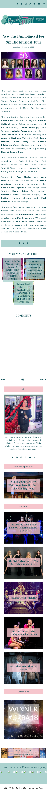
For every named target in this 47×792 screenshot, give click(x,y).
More (43, 379)
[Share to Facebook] (19, 243)
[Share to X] (23, 243)
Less (3, 379)
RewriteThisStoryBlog (35, 767)
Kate (41, 788)
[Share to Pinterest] (27, 243)
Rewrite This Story (20, 788)
